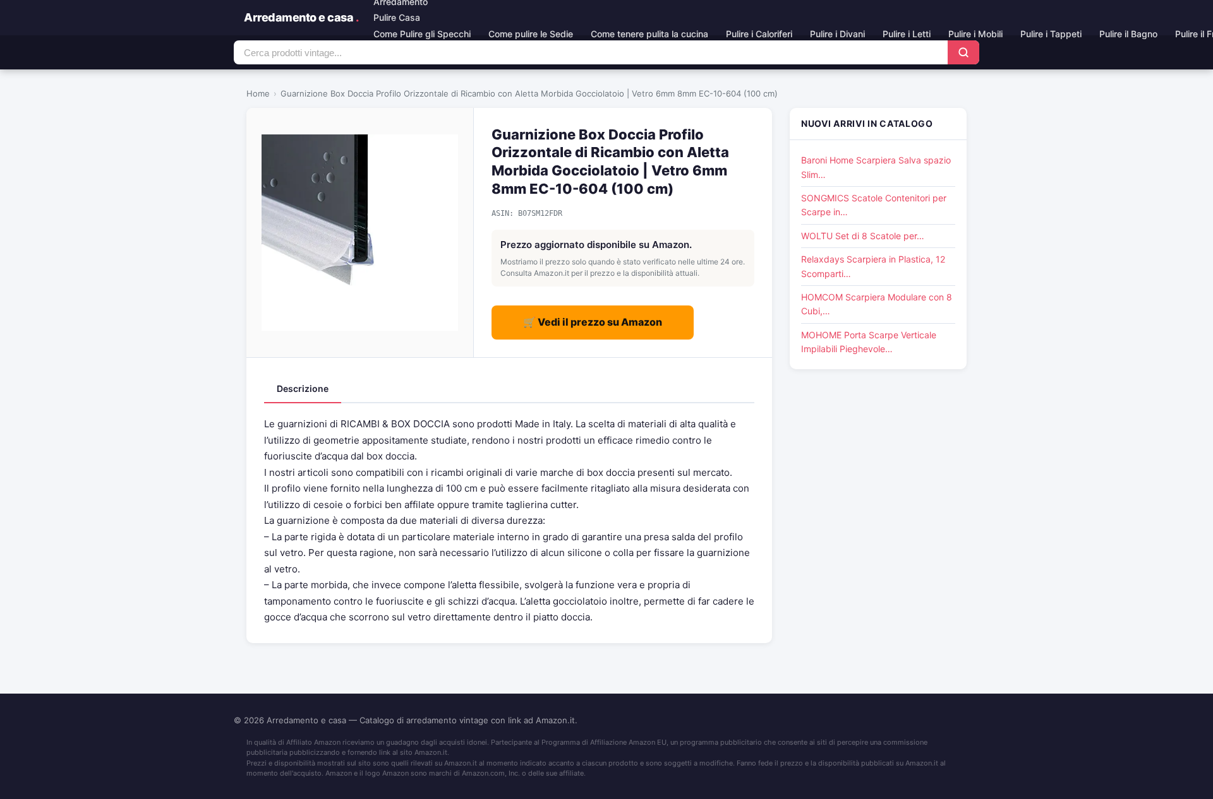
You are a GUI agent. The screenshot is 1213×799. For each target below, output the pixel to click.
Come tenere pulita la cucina (649, 33)
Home (258, 93)
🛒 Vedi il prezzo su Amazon (592, 322)
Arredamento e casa (301, 17)
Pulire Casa (396, 17)
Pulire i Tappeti (1051, 33)
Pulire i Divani (837, 33)
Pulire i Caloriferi (759, 33)
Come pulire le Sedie (530, 33)
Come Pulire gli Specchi (422, 33)
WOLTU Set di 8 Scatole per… (862, 235)
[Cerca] (963, 52)
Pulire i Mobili (975, 33)
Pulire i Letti (907, 33)
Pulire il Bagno (1128, 33)
